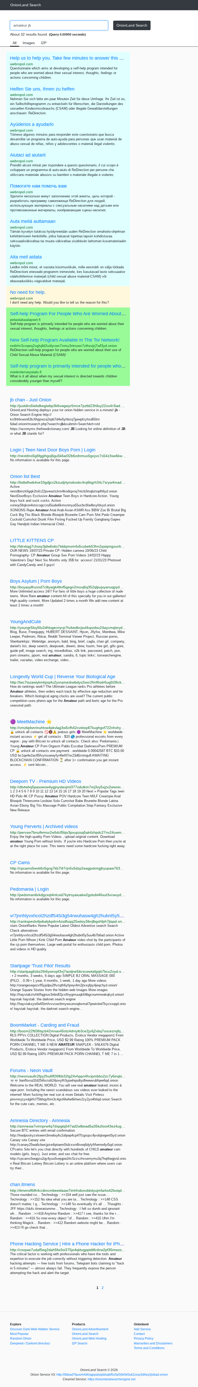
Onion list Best (25, 476)
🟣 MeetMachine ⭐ (31, 721)
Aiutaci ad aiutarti (28, 155)
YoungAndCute (25, 621)
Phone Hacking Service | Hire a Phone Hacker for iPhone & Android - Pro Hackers (94, 1243)
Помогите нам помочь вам (38, 186)
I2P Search (79, 1343)
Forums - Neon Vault (31, 1070)
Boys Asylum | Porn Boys (36, 581)
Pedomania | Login (29, 889)
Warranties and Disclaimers (153, 1343)
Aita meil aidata (26, 256)
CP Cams (20, 862)
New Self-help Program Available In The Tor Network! (65, 340)
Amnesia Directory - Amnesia (40, 1120)
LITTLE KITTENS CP (32, 540)
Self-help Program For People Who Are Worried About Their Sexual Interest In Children (99, 313)
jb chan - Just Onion (30, 399)
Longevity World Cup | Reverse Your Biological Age (62, 676)
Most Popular (19, 1333)
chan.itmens (22, 1184)
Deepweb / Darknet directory (30, 1343)
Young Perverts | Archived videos (44, 826)
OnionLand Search (25, 5)
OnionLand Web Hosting (89, 1338)
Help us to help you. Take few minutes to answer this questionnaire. (79, 58)
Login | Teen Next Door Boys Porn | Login (52, 449)
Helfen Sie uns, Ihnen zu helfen (42, 89)
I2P (43, 43)
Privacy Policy (143, 1338)
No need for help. (28, 292)
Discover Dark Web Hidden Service (35, 1329)
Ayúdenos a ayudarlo (32, 124)
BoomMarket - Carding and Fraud (44, 1025)
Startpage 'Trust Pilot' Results (40, 965)
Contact (139, 1333)
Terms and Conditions (149, 1348)
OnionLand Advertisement (90, 1329)
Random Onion (20, 1338)
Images (29, 43)
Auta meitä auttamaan (32, 221)
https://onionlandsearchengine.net (111, 1379)
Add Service (142, 1329)
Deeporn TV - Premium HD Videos (45, 781)
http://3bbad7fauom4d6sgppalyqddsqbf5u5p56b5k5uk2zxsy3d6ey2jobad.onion (112, 1374)
